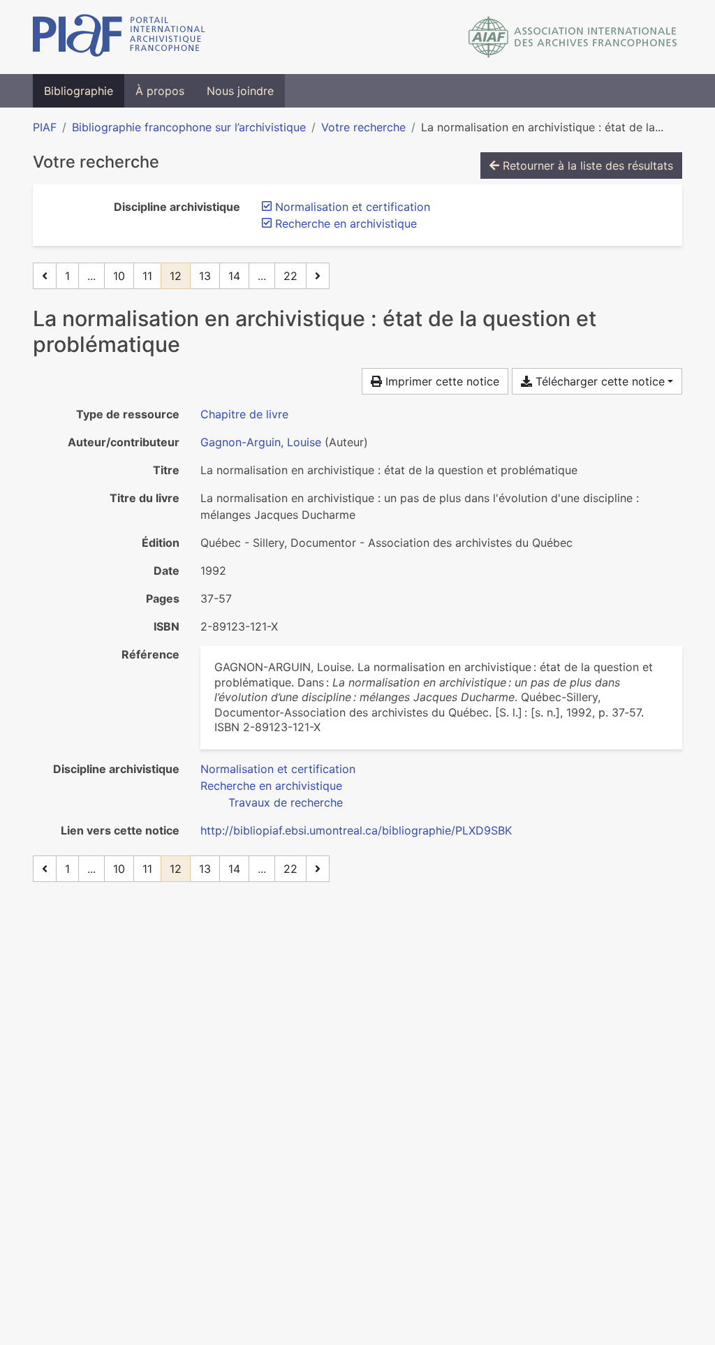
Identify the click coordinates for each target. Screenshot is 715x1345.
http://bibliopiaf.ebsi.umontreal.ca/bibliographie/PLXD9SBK (356, 830)
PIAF (45, 127)
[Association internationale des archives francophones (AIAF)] (573, 37)
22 (290, 276)
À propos (159, 91)
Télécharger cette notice (598, 381)
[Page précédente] (45, 276)
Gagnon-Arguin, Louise (260, 442)
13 (205, 276)
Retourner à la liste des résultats (586, 165)
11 (147, 276)
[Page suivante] (318, 276)
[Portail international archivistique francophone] (119, 37)
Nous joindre (240, 91)
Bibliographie (78, 91)
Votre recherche (363, 127)
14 (234, 276)
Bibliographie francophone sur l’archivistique (189, 127)
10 (119, 276)
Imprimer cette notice (440, 381)
